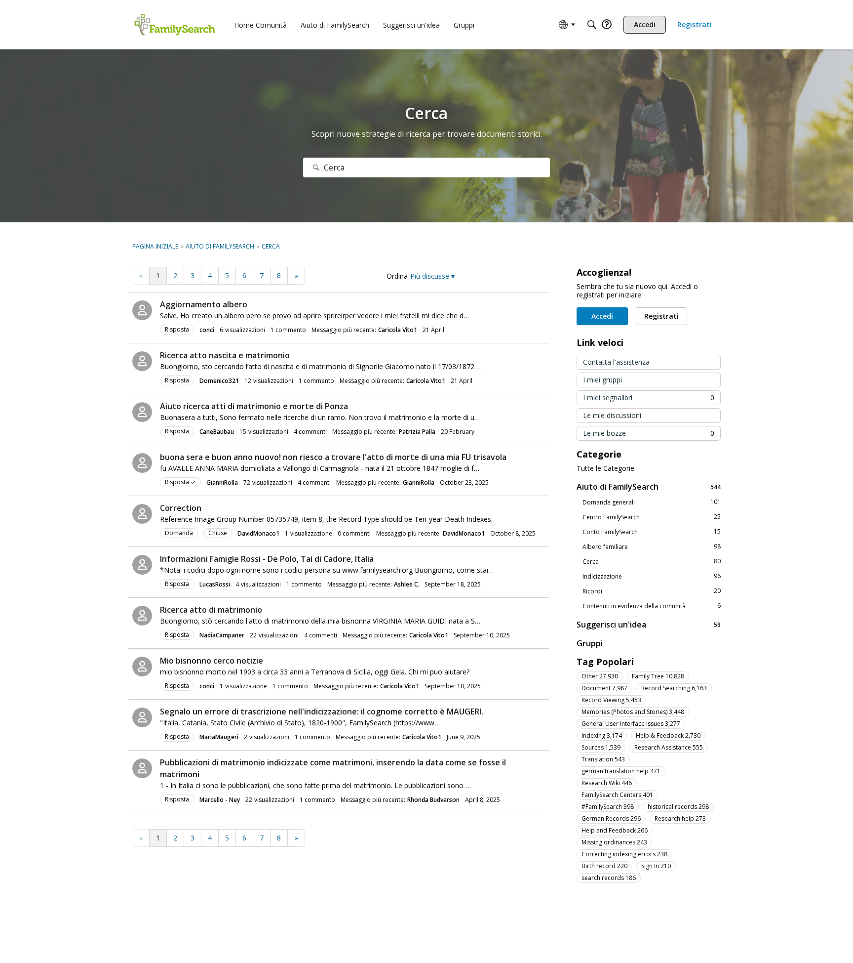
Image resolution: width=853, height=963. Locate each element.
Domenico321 (219, 381)
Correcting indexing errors (624, 854)
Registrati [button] (661, 316)
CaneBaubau (216, 431)
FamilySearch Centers (617, 795)
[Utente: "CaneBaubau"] (142, 412)
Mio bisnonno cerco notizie (211, 660)
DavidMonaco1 (258, 533)
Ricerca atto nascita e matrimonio (225, 355)
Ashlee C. (406, 584)
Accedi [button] (602, 316)
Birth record (604, 866)
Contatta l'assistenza (616, 362)
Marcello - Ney (219, 800)
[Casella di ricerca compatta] (592, 25)
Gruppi (590, 643)
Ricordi (651, 590)
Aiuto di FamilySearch (649, 486)
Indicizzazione (651, 576)
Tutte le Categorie (605, 468)
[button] (432, 276)
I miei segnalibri (648, 397)
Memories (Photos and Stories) (633, 712)
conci (206, 330)
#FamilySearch (608, 806)
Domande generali (651, 502)
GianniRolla (222, 482)
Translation (603, 759)
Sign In (656, 866)
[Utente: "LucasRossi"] (142, 565)
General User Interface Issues (631, 723)
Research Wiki (607, 783)
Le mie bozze (648, 433)
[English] (174, 25)
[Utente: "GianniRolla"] (142, 463)
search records (609, 878)
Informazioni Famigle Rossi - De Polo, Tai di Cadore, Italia (267, 558)
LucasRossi (214, 584)
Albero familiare (651, 546)
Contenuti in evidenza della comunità (651, 605)
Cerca (651, 561)
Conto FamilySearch (651, 531)
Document (604, 688)
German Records (611, 818)
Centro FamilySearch (651, 516)
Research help (680, 818)
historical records (678, 806)
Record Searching (674, 688)
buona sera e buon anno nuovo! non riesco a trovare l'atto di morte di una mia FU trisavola (333, 457)
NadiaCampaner (221, 635)
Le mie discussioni (612, 415)
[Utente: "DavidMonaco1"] (142, 514)
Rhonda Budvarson (433, 800)
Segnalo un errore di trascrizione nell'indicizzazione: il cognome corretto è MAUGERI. (321, 711)
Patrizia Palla (417, 431)
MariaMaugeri (218, 737)
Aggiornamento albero (203, 304)
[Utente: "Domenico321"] (142, 361)
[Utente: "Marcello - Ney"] (142, 768)
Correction (180, 507)
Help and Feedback (615, 830)
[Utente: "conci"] (142, 310)
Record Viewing (611, 700)
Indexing (602, 735)
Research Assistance (668, 747)
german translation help (621, 771)
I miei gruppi (602, 379)
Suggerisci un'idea (649, 624)
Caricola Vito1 (397, 330)
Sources (601, 747)
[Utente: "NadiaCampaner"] (142, 616)
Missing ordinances (614, 842)
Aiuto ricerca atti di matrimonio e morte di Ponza (254, 406)
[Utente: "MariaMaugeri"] (142, 717)
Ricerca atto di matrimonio (211, 609)
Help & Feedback (668, 735)
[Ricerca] (316, 167)
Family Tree (658, 676)
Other (600, 676)
